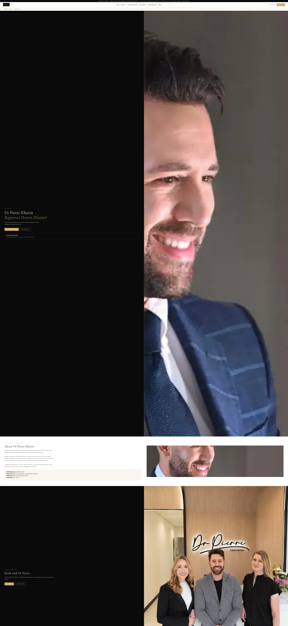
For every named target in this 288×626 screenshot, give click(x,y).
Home (118, 4)
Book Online (9, 583)
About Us (123, 4)
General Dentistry (152, 4)
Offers (160, 4)
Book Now (280, 4)
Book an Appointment (11, 229)
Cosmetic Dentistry (132, 4)
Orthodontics (142, 4)
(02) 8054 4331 (272, 4)
